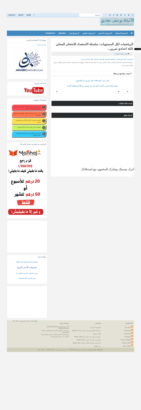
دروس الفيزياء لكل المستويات (27, 278)
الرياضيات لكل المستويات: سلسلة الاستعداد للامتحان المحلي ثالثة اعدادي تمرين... (106, 59)
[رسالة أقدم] (57, 91)
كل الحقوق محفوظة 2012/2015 (78, 349)
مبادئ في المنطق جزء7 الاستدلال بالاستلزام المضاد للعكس (29, 134)
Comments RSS (50, 349)
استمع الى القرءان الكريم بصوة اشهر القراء (55, 334)
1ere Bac (127, 327)
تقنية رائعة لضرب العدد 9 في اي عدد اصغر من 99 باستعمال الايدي (92, 86)
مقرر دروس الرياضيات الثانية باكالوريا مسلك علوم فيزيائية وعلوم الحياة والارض (27, 107)
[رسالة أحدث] (127, 91)
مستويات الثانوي (88, 33)
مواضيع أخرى (73, 33)
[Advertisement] (79, 6)
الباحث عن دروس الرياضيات (60, 336)
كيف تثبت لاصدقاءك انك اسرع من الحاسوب (92, 81)
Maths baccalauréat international (27, 262)
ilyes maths (127, 346)
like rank (15, 321)
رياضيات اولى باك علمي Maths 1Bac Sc (87, 337)
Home (28, 15)
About (21, 15)
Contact (12, 15)
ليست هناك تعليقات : (120, 54)
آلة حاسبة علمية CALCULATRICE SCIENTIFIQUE (57, 327)
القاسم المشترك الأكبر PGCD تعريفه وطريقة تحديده (28, 121)
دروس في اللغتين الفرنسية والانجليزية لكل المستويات (55, 331)
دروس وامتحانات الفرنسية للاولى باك (27, 273)
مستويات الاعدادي (104, 33)
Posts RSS (41, 349)
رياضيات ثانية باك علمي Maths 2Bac (89, 340)
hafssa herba (126, 343)
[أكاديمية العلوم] (27, 267)
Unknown (127, 330)
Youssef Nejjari (125, 340)
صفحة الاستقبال (120, 33)
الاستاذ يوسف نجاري (62, 349)
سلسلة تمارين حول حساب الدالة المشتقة (29, 127)
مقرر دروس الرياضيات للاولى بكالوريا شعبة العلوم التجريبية (27, 114)
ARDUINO (62, 33)
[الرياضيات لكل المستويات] (28, 321)
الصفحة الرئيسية (95, 327)
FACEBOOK (50, 33)
